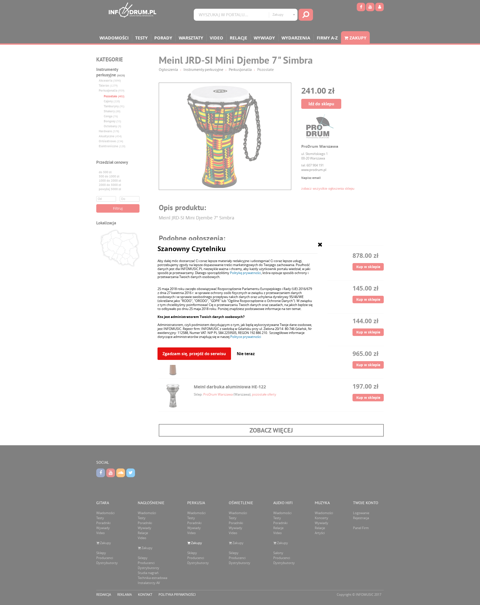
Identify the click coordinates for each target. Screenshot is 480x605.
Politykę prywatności (245, 273)
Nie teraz (246, 353)
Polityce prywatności (245, 336)
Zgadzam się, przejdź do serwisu (194, 353)
